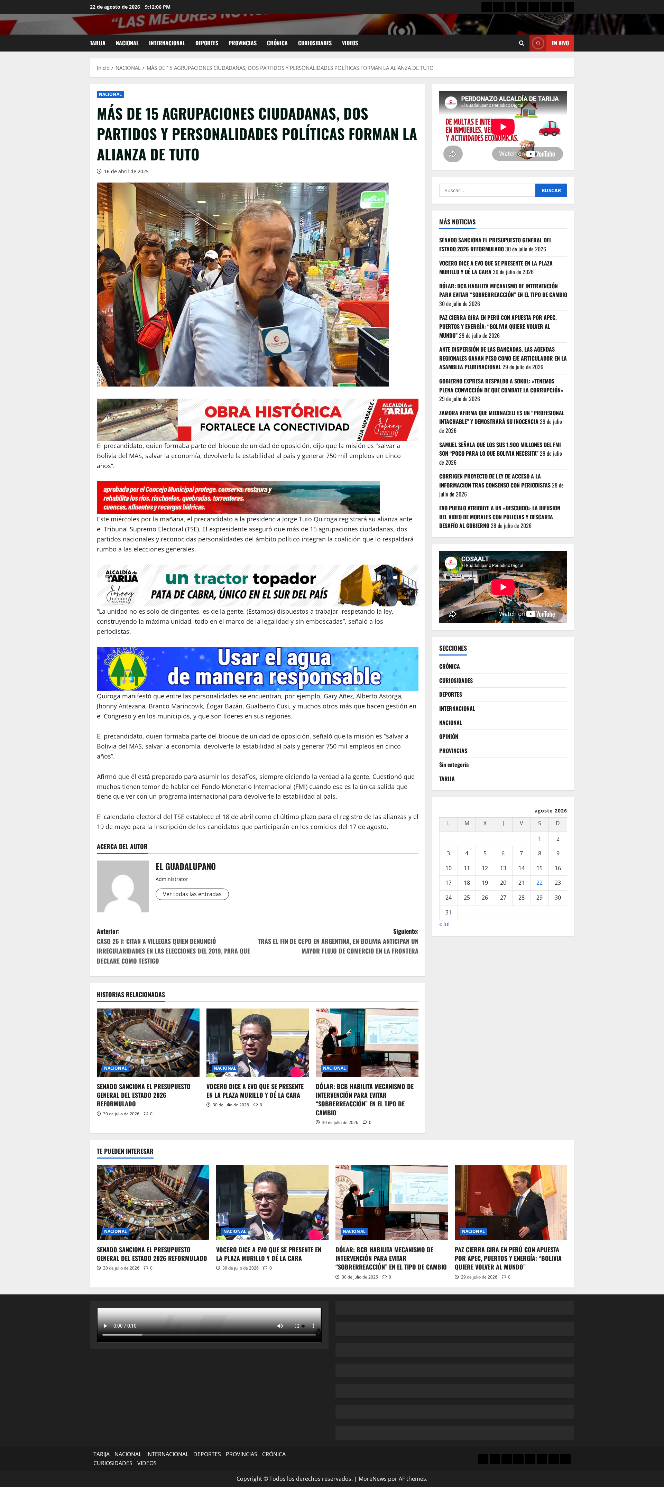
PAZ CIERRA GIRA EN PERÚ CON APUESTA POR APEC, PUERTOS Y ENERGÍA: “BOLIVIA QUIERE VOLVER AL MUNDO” (498, 326)
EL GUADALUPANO (186, 866)
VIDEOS (350, 43)
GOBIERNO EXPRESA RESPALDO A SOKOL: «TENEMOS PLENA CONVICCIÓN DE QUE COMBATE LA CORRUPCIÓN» (502, 385)
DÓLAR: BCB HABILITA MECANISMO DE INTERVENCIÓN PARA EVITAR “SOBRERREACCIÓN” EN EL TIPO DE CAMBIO (365, 1099)
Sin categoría (454, 764)
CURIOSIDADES (315, 43)
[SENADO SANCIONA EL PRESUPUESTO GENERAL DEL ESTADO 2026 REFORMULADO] (148, 1043)
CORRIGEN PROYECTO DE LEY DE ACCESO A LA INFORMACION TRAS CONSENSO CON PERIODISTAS (495, 480)
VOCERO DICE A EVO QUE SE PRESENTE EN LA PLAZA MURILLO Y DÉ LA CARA (255, 1090)
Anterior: (173, 946)
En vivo (560, 43)
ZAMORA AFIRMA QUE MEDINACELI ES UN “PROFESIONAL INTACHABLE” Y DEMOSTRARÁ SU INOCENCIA (501, 417)
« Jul (444, 924)
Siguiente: (338, 941)
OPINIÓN (448, 736)
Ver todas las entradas (192, 894)
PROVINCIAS (243, 43)
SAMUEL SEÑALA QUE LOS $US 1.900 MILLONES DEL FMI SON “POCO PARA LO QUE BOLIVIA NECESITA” (500, 449)
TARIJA (97, 43)
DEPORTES (206, 43)
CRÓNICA (277, 43)
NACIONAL (127, 43)
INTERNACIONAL (167, 43)
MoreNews (373, 1479)
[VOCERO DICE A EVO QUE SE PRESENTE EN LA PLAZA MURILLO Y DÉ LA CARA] (257, 1043)
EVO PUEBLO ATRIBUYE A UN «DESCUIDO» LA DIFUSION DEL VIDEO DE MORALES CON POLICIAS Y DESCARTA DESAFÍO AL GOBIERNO (499, 517)
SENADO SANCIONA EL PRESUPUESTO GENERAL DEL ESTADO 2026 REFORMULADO (144, 1095)
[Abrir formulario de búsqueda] (521, 43)
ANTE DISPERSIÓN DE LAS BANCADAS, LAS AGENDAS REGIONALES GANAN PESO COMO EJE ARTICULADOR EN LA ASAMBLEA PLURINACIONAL (503, 358)
